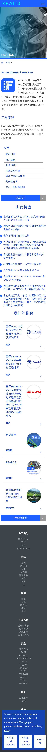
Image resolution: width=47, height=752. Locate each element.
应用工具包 (23, 635)
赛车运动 (23, 575)
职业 (23, 542)
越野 (23, 578)
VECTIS (23, 677)
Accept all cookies (11, 741)
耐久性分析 (12, 181)
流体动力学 (23, 625)
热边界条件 (12, 165)
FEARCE (23, 655)
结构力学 (23, 629)
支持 (23, 701)
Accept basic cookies (26, 741)
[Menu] (43, 3)
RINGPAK (23, 668)
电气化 (23, 605)
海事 (23, 569)
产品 (8, 62)
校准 (23, 599)
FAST (23, 652)
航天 (23, 563)
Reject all (40, 741)
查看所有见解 (21, 518)
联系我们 (20, 197)
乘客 (23, 581)
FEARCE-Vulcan (23, 658)
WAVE (23, 680)
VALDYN (23, 674)
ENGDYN (23, 649)
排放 (23, 608)
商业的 (23, 566)
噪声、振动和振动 (15, 187)
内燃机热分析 (13, 170)
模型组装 (10, 154)
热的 (23, 611)
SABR (24, 671)
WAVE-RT (23, 683)
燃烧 (23, 602)
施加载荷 (10, 160)
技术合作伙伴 (23, 548)
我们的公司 (23, 539)
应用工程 (23, 698)
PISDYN (24, 665)
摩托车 (23, 572)
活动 (23, 545)
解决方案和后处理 (15, 176)
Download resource (23, 335)
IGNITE (23, 662)
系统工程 (23, 632)
